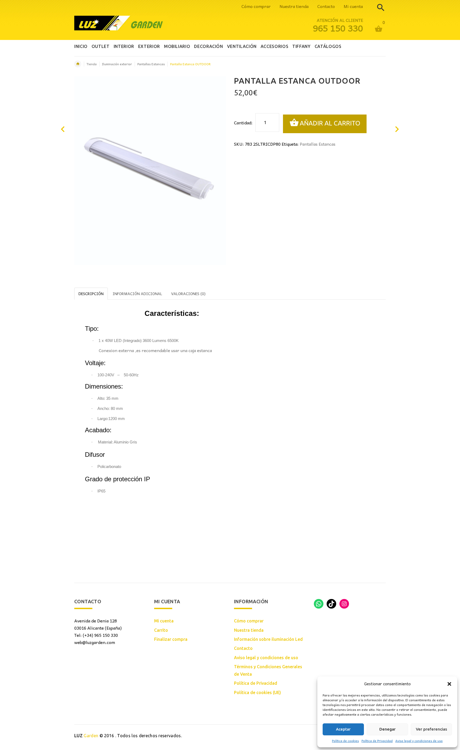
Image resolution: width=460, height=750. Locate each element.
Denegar (387, 729)
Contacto (326, 6)
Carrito (161, 630)
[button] (449, 684)
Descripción (91, 293)
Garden (86, 735)
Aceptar (343, 729)
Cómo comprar (256, 6)
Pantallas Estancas (151, 64)
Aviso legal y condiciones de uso (419, 740)
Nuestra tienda (294, 6)
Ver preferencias (431, 729)
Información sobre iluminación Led (268, 639)
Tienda (92, 64)
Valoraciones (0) (188, 293)
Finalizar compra (170, 639)
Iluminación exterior (117, 64)
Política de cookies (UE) (257, 692)
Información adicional (137, 293)
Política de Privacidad (377, 740)
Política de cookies (345, 740)
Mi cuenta (353, 6)
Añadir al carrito (330, 123)
